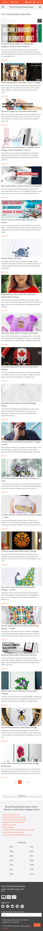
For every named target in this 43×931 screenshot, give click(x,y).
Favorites (15, 2)
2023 (11, 856)
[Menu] (3, 7)
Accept (37, 925)
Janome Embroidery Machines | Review (19, 655)
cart (40, 2)
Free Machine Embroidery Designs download (18, 830)
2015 (11, 874)
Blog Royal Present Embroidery (13, 822)
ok (39, 21)
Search (23, 796)
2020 (32, 860)
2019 (11, 865)
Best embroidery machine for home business (21, 186)
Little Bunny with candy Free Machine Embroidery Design (18, 295)
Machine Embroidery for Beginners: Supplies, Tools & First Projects (17, 45)
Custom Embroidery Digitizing (13, 832)
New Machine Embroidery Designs (14, 817)
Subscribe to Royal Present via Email (12, 912)
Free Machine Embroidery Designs (14, 820)
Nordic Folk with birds (11, 258)
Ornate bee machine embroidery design (19, 727)
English (29, 2)
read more (4, 60)
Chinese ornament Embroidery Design (18, 551)
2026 (32, 846)
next (27, 782)
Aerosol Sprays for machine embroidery (19, 111)
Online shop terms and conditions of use (17, 835)
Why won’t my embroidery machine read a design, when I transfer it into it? (20, 148)
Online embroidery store (11, 815)
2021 (11, 860)
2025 (11, 851)
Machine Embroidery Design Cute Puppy (19, 333)
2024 (32, 851)
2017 (11, 869)
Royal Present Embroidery (21, 7)
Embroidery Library (9, 825)
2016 (32, 869)
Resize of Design (8, 827)
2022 (32, 856)
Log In (6, 2)
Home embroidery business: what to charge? (21, 82)
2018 (32, 865)
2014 (32, 874)
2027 (11, 846)
